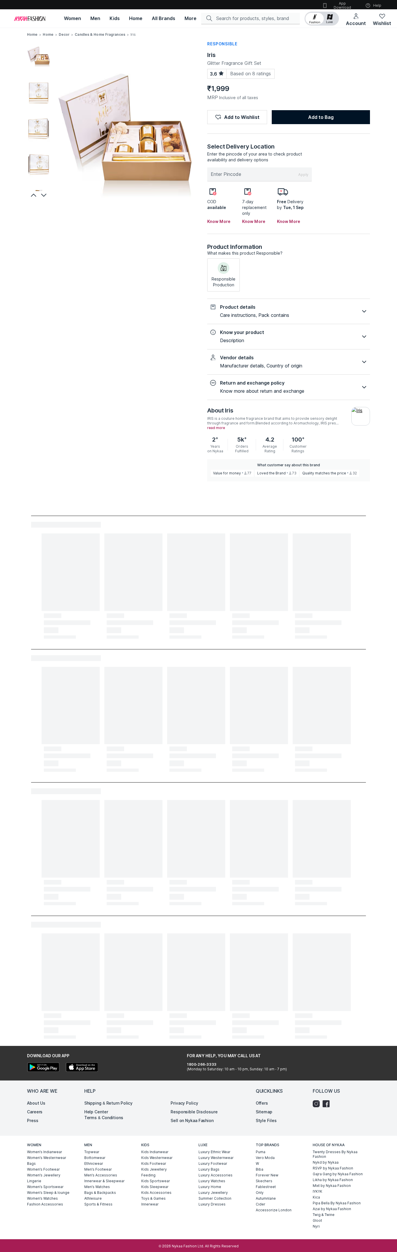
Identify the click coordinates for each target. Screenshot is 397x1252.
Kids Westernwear (157, 1157)
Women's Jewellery (43, 1175)
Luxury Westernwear (216, 1157)
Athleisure (93, 1198)
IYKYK (317, 1191)
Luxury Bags (209, 1169)
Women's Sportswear (45, 1187)
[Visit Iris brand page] (361, 416)
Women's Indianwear (44, 1152)
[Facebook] (327, 1103)
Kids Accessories (156, 1192)
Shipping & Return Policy (108, 1103)
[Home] (29, 18)
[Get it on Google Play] (43, 1068)
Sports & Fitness (98, 1204)
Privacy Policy (184, 1103)
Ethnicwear (93, 1163)
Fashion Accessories (45, 1204)
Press (32, 1120)
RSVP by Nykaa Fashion (333, 1168)
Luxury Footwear (213, 1163)
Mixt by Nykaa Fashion (332, 1185)
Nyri (316, 1226)
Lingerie (34, 1181)
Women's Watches (42, 1198)
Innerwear (150, 1204)
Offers (262, 1103)
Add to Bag (321, 117)
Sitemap (264, 1111)
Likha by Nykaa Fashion (333, 1180)
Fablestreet (266, 1187)
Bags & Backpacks (100, 1192)
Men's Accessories (100, 1175)
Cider (260, 1204)
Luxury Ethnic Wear (214, 1152)
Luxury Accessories (216, 1175)
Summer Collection (215, 1198)
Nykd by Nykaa (326, 1162)
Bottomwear (94, 1157)
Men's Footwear (98, 1169)
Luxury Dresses (212, 1204)
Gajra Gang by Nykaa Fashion (338, 1174)
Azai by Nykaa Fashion (332, 1209)
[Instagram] (318, 1103)
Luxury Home (210, 1187)
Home (32, 34)
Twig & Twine (324, 1214)
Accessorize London (274, 1210)
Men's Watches (97, 1187)
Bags (31, 1163)
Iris (211, 54)
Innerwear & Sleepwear (104, 1181)
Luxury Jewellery (213, 1192)
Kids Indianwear (155, 1152)
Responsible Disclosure (194, 1111)
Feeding (148, 1175)
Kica (316, 1197)
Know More (218, 221)
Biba (259, 1169)
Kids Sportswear (155, 1181)
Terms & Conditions (103, 1117)
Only (260, 1192)
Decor (64, 34)
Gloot (317, 1220)
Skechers (264, 1181)
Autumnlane (266, 1198)
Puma (260, 1152)
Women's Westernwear (46, 1157)
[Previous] (33, 195)
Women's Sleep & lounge (48, 1192)
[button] (322, 19)
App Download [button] (342, 5)
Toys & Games (153, 1198)
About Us (36, 1103)
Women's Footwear (43, 1169)
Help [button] (377, 5)
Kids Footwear (153, 1163)
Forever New (267, 1175)
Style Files (266, 1120)
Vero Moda (265, 1157)
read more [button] (216, 428)
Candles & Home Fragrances (100, 34)
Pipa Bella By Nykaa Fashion (337, 1203)
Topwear (91, 1152)
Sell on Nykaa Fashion (192, 1120)
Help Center (96, 1111)
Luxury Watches (212, 1181)
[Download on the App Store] (81, 1068)
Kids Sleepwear (155, 1187)
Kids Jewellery (154, 1169)
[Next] (44, 195)
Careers (34, 1111)
